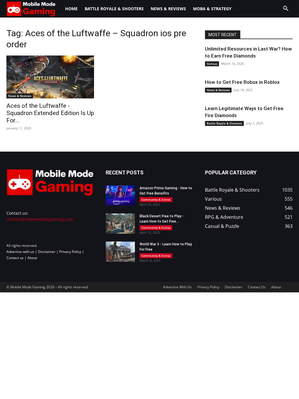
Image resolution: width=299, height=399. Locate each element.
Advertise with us (20, 251)
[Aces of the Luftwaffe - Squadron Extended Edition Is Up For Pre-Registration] (50, 76)
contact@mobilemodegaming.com (39, 219)
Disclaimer (46, 251)
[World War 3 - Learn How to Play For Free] (120, 252)
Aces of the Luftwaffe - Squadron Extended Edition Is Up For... (50, 113)
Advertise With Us (177, 286)
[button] (286, 9)
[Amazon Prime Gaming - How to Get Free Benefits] (120, 195)
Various (212, 64)
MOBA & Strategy (212, 8)
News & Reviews (168, 8)
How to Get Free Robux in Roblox (242, 82)
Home (71, 8)
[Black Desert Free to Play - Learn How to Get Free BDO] (120, 224)
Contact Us (257, 286)
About (32, 257)
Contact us (15, 257)
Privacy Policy (70, 251)
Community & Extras (156, 199)
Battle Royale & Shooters (114, 8)
